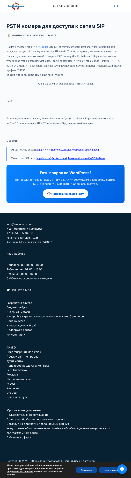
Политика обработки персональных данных (36, 419)
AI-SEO (11, 347)
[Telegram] (114, 6)
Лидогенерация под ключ (23, 352)
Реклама (12, 374)
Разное (52, 35)
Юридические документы (23, 410)
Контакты (12, 388)
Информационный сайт (22, 325)
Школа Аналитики (18, 379)
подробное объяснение (20, 471)
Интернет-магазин (18, 312)
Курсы (10, 383)
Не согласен (111, 470)
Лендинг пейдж (16, 307)
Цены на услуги (16, 397)
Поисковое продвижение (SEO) (27, 365)
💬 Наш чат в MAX (18, 290)
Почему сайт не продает (23, 356)
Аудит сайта (14, 361)
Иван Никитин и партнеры (79, 461)
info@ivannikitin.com (19, 224)
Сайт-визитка (15, 321)
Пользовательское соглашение (27, 414)
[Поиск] (118, 6)
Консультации (15, 334)
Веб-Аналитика (16, 370)
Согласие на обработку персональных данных (37, 423)
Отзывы (11, 392)
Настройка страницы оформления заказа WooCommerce (45, 316)
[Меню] (123, 6)
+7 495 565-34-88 (65, 5)
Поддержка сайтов (19, 330)
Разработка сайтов (19, 303)
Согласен (86, 470)
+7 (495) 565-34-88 (19, 233)
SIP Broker (42, 46)
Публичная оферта (19, 437)
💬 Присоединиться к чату (65, 193)
